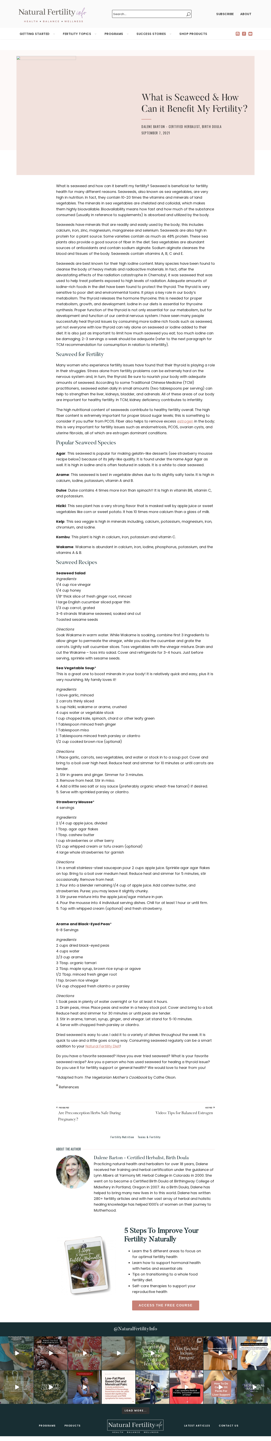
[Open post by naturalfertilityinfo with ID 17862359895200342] (254, 1353)
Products (72, 1425)
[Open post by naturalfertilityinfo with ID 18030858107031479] (186, 1353)
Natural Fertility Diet (103, 1046)
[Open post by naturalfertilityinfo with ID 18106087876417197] (50, 1353)
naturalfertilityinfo (16, 1340)
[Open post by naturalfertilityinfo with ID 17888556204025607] (118, 1387)
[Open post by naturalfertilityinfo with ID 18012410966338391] (17, 1387)
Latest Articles (197, 1425)
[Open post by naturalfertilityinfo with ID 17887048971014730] (84, 1387)
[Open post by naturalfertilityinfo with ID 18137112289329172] (152, 1387)
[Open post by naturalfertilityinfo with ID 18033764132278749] (50, 1387)
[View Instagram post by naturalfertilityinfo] (30, 1366)
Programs (47, 1425)
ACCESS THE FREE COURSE (166, 1305)
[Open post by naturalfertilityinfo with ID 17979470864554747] (152, 1353)
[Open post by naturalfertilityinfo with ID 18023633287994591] (220, 1353)
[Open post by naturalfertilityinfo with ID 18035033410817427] (118, 1353)
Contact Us (228, 1425)
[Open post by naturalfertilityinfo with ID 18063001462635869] (17, 1353)
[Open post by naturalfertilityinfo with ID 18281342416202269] (220, 1387)
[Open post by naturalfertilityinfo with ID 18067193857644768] (254, 1387)
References (68, 1087)
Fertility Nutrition (122, 1137)
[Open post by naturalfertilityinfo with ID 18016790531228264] (84, 1353)
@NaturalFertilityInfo (135, 1329)
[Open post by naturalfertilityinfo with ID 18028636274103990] (186, 1387)
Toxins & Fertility (149, 1137)
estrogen (185, 421)
